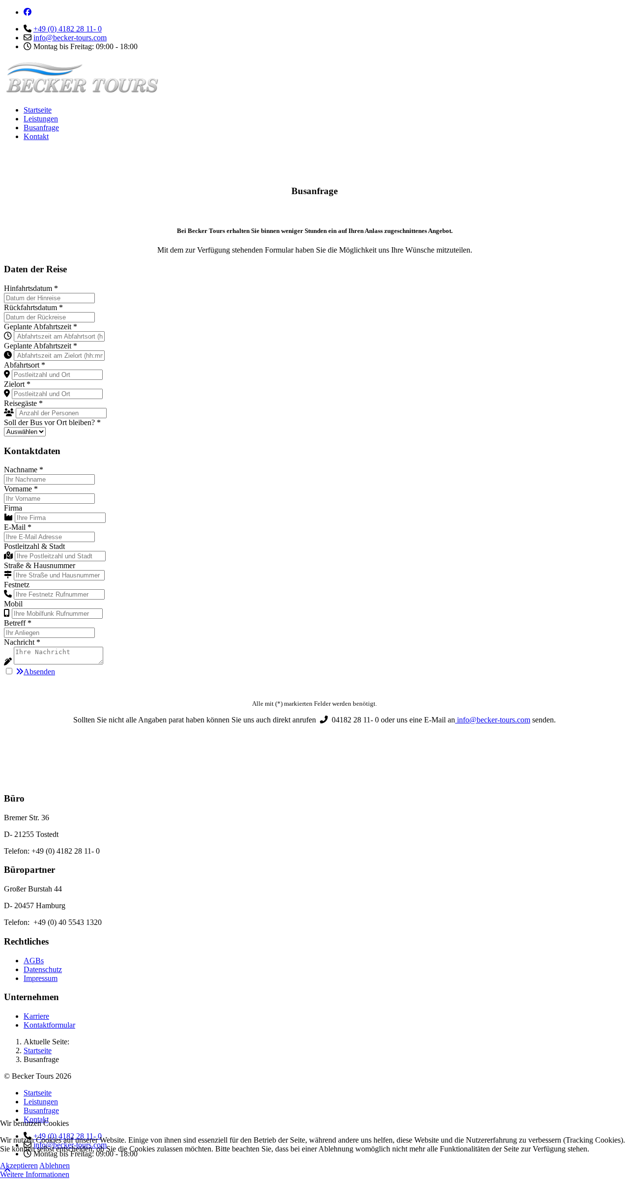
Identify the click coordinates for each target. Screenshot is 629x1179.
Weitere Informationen (34, 1174)
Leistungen (41, 119)
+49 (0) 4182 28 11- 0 (67, 29)
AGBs (34, 960)
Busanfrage (41, 127)
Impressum (40, 978)
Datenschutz (43, 969)
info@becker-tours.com (70, 37)
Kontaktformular (49, 1025)
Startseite (38, 110)
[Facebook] (27, 12)
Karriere (36, 1016)
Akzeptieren (19, 1165)
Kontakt (36, 136)
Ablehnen (54, 1165)
